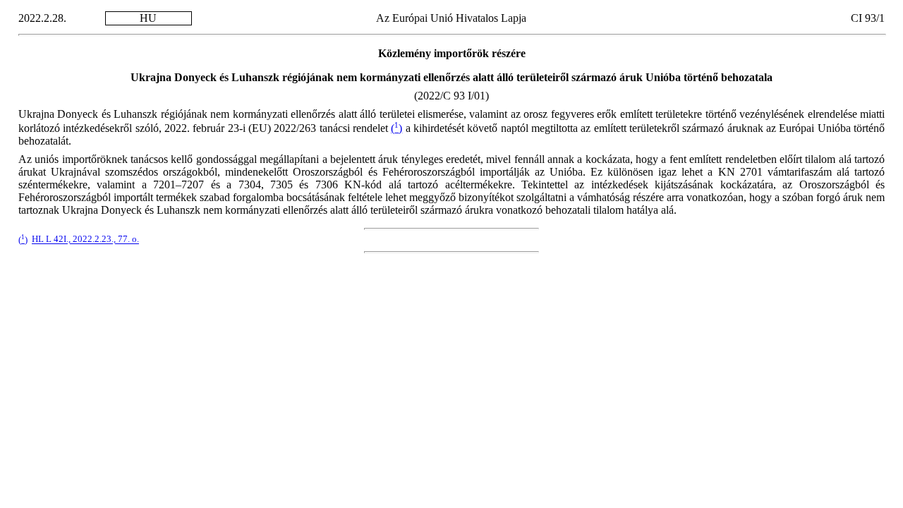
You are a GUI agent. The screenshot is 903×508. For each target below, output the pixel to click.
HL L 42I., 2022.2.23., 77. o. (85, 240)
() (396, 128)
